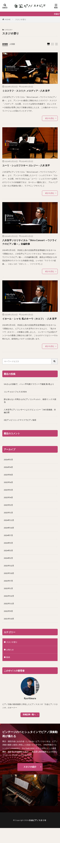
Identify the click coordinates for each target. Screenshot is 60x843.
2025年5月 (8, 490)
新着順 (5, 44)
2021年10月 (9, 619)
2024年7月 (8, 535)
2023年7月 (8, 581)
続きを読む (49, 118)
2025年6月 (8, 482)
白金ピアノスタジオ (37, 820)
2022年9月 (8, 611)
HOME (8, 19)
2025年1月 (8, 512)
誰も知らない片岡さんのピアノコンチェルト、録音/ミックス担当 (30, 400)
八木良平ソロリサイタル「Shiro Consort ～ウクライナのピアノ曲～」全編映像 (29, 242)
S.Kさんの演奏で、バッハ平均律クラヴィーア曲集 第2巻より (29, 384)
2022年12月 (9, 596)
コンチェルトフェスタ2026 (15, 391)
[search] (55, 361)
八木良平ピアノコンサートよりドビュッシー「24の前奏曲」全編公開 (30, 411)
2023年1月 (8, 588)
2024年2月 (8, 558)
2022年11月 (9, 603)
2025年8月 (8, 475)
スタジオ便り (20, 19)
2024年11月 (9, 520)
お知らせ (10, 649)
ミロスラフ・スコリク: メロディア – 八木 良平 (26, 90)
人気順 (12, 44)
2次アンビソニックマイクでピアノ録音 (20, 420)
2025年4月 (8, 497)
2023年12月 (9, 565)
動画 (8, 657)
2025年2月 (8, 505)
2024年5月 (8, 543)
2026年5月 (8, 459)
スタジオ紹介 (30, 766)
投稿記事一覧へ (29, 714)
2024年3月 (8, 550)
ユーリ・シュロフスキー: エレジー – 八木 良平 (26, 165)
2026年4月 (8, 467)
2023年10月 (9, 573)
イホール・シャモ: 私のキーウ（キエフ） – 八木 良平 (29, 318)
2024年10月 (9, 528)
